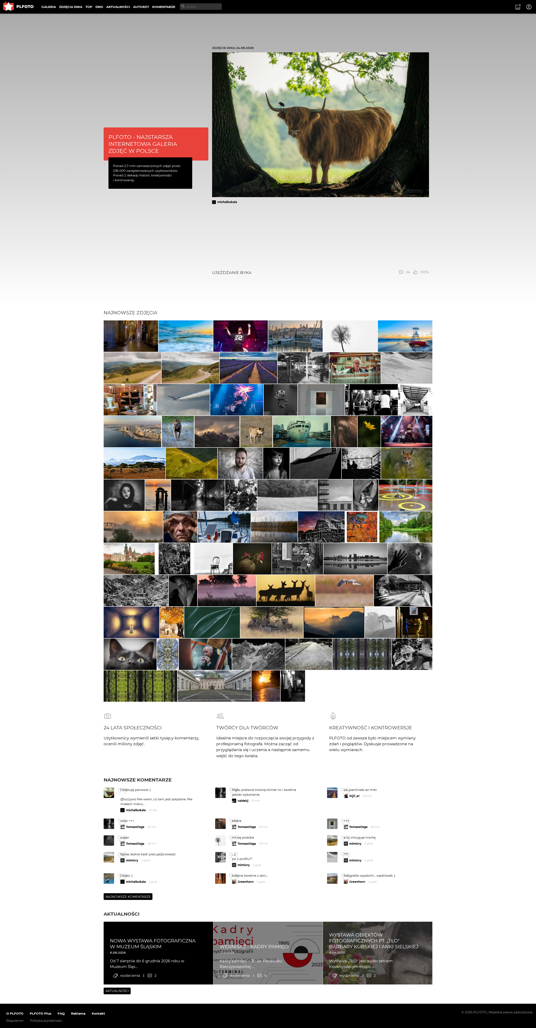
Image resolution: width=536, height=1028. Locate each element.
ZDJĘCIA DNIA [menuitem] (70, 7)
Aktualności (121, 914)
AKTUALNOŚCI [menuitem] (118, 7)
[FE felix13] (132, 368)
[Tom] (132, 431)
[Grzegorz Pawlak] (403, 590)
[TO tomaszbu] (350, 336)
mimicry (355, 843)
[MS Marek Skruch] (407, 463)
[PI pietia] (293, 686)
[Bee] (183, 590)
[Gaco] (276, 463)
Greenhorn (246, 881)
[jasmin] (124, 495)
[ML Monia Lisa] (369, 431)
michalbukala (227, 202)
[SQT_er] (281, 399)
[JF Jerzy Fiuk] (308, 654)
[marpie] (303, 368)
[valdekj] (133, 527)
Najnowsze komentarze (138, 780)
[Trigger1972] (410, 558)
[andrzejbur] (248, 368)
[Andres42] (412, 654)
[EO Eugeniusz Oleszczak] (217, 431)
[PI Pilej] (240, 336)
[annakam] (380, 622)
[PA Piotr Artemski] (240, 463)
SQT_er (354, 796)
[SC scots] (406, 368)
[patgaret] (287, 495)
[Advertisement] (320, 237)
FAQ (61, 1013)
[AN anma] (157, 495)
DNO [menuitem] (99, 7)
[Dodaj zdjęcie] (518, 7)
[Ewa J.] (130, 399)
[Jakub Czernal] (180, 527)
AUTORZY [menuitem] (141, 7)
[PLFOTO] (18, 6)
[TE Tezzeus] (168, 654)
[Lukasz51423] (285, 590)
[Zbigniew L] (214, 686)
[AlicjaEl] (344, 590)
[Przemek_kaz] (271, 622)
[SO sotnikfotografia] (172, 622)
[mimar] (191, 463)
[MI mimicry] (335, 495)
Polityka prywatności (46, 1021)
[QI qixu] (302, 431)
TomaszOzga (135, 827)
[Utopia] (365, 495)
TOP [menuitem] (88, 7)
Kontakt (98, 1013)
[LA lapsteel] (321, 527)
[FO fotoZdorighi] (185, 336)
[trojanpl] (405, 495)
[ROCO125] (405, 527)
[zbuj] (334, 622)
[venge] (252, 558)
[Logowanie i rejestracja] (529, 7)
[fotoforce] (355, 558)
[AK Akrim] (198, 495)
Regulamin (15, 1021)
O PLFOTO (14, 1013)
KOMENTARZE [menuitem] (163, 7)
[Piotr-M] (315, 463)
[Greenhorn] (371, 399)
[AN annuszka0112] (274, 527)
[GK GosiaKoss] (212, 622)
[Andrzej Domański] (224, 527)
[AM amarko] (129, 558)
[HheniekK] (131, 622)
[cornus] (131, 336)
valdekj (243, 800)
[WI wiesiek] (321, 399)
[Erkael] (344, 431)
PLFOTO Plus (40, 1013)
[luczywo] (183, 399)
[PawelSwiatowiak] (227, 590)
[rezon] (297, 558)
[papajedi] (178, 431)
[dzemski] (355, 368)
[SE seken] (258, 654)
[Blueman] (136, 590)
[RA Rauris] (295, 336)
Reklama (78, 1013)
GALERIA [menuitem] (48, 7)
